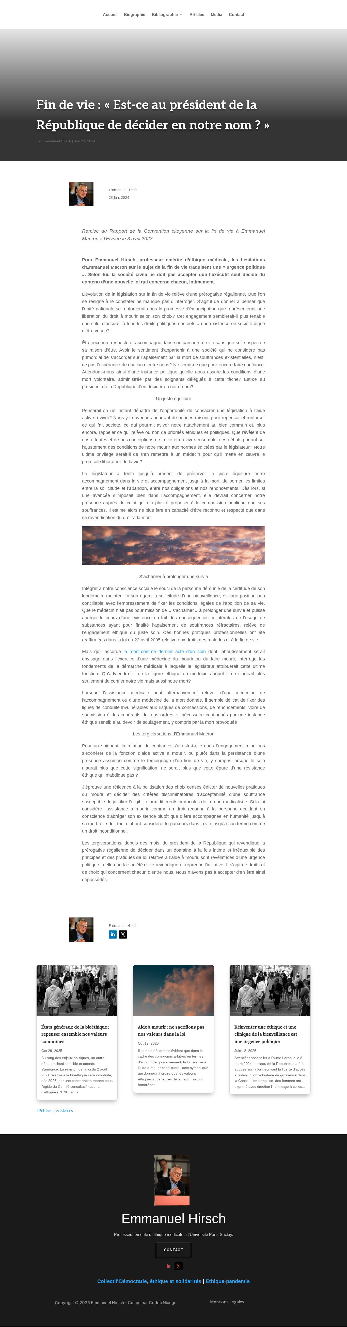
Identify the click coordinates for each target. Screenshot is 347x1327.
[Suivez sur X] (123, 934)
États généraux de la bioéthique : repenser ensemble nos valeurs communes (75, 1034)
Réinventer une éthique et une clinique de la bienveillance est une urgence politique (265, 1034)
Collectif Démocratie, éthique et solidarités (149, 1281)
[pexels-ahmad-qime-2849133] (173, 990)
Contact (236, 15)
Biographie (134, 15)
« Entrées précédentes (54, 1110)
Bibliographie (165, 15)
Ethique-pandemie (228, 1281)
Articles (197, 15)
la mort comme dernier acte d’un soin (164, 651)
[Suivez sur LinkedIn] (113, 934)
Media (216, 15)
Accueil (110, 15)
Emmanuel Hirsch (57, 141)
